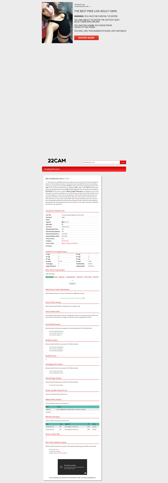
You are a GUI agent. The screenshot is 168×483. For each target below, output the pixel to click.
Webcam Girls (77, 202)
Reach (55, 277)
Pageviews (61, 277)
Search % (95, 277)
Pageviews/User (71, 277)
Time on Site (88, 277)
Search (123, 162)
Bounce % (80, 277)
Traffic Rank (49, 277)
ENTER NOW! (86, 37)
